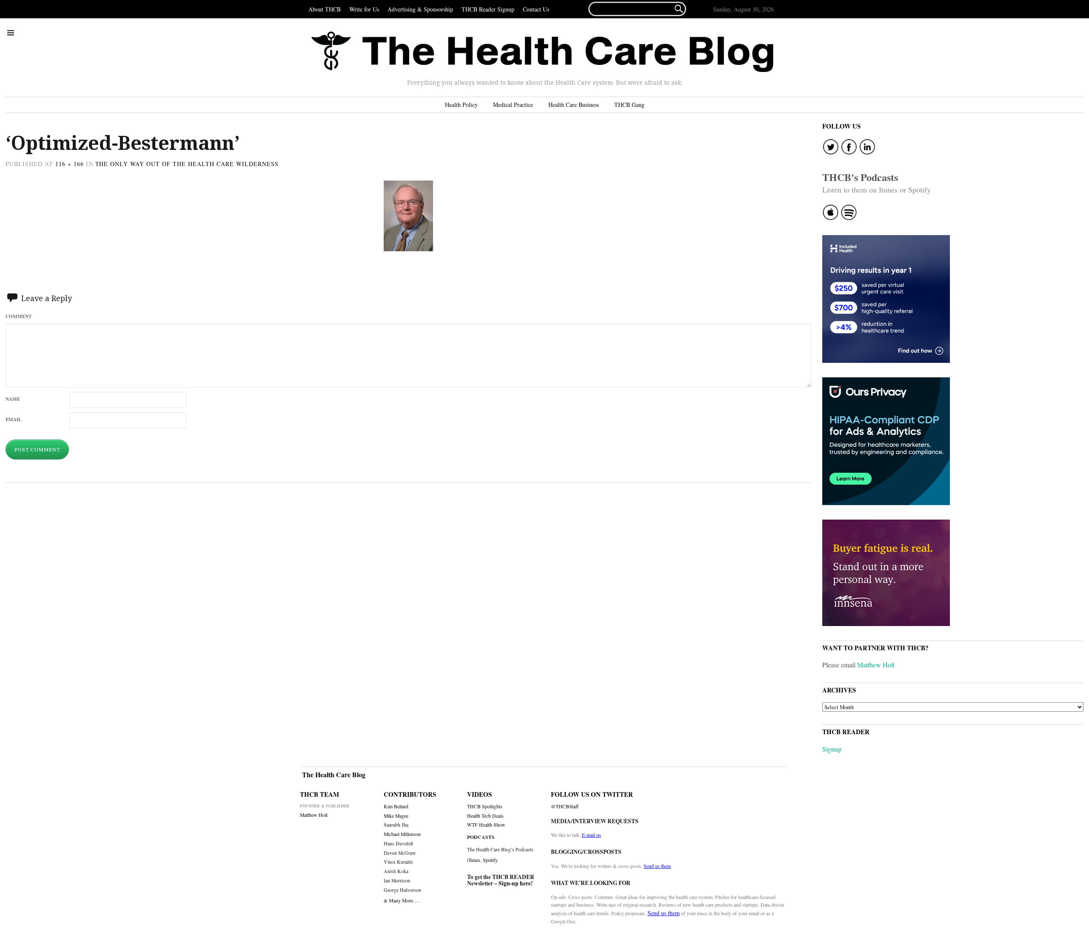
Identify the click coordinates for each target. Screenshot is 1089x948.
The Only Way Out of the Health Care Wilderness (187, 164)
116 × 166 (69, 164)
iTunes (473, 859)
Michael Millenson (402, 834)
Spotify (490, 859)
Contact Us (536, 9)
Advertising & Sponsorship (420, 9)
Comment (18, 316)
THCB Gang (629, 105)
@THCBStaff (565, 806)
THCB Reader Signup (488, 9)
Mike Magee (396, 816)
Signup (831, 748)
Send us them (657, 865)
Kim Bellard (396, 806)
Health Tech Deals (485, 816)
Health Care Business (573, 105)
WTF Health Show (486, 825)
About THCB (324, 9)
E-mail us (591, 834)
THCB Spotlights (484, 806)
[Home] (542, 52)
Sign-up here (515, 883)
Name (13, 398)
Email (13, 419)
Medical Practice (513, 105)
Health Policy (461, 105)
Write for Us (364, 9)
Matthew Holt (876, 664)
